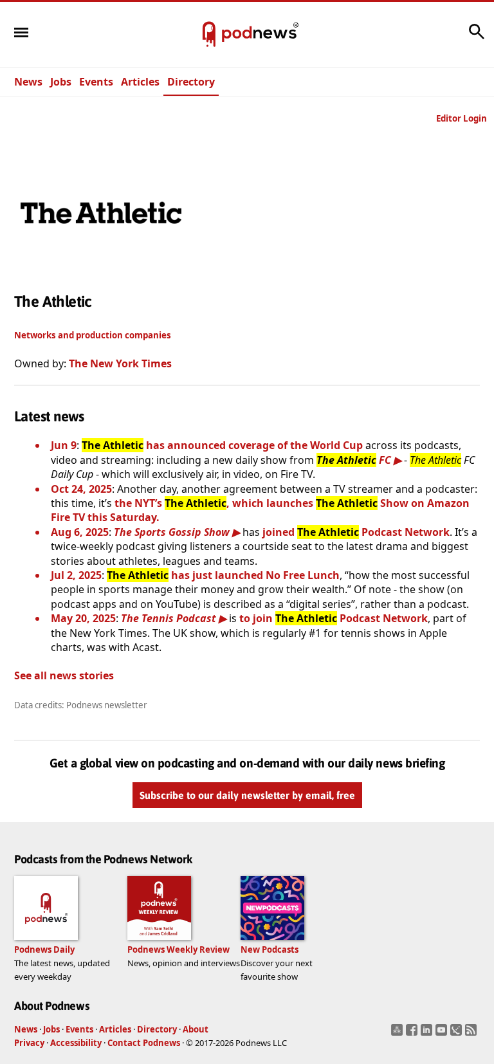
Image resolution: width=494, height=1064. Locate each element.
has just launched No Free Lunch (223, 575)
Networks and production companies (92, 335)
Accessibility (76, 1043)
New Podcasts (269, 949)
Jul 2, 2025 (76, 575)
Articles (140, 82)
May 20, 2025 (83, 618)
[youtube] (442, 1034)
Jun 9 (64, 445)
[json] (457, 1034)
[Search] (476, 38)
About (195, 1029)
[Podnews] (209, 35)
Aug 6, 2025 (80, 532)
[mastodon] (398, 1034)
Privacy (29, 1043)
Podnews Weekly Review (178, 949)
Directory (191, 82)
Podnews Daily (44, 949)
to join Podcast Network (333, 618)
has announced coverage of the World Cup (222, 445)
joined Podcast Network (356, 532)
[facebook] (413, 1034)
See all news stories (64, 675)
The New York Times (120, 363)
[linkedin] (428, 1034)
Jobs (60, 82)
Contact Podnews (143, 1043)
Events (96, 82)
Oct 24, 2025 (81, 489)
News (28, 82)
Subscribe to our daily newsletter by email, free (247, 795)
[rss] (472, 1034)
